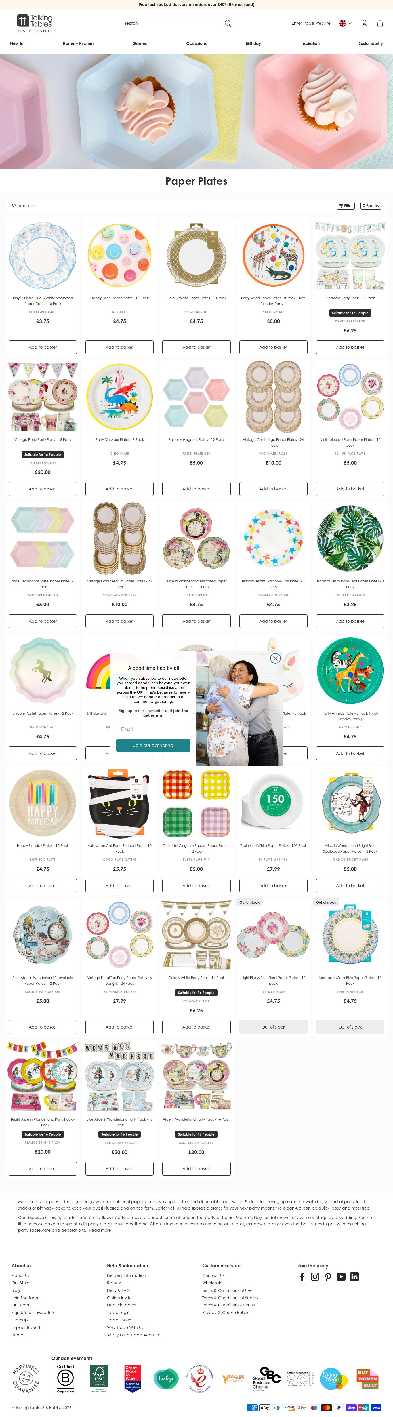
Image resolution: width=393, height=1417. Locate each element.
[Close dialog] (275, 658)
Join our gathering (153, 745)
